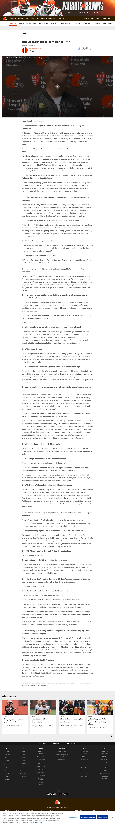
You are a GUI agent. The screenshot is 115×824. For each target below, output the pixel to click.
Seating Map (41, 769)
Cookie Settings (73, 817)
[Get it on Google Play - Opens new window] (63, 795)
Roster (7, 751)
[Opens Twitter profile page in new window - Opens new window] (33, 51)
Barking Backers (84, 770)
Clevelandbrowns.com (35, 48)
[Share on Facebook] (79, 49)
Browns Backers (84, 764)
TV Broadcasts (23, 770)
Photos (23, 757)
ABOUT (104, 748)
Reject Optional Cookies (88, 817)
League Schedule (62, 762)
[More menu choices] (63, 18)
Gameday (84, 756)
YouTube (23, 776)
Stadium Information (105, 773)
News (23, 751)
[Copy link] (90, 48)
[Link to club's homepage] (5, 18)
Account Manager (41, 759)
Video (23, 754)
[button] (57, 86)
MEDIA (23, 748)
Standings (7, 770)
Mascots (84, 762)
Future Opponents (62, 759)
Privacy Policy (38, 822)
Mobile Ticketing (41, 772)
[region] (57, 817)
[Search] (82, 18)
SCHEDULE (62, 748)
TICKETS (41, 748)
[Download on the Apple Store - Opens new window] (51, 794)
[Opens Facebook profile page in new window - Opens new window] (30, 51)
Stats (7, 767)
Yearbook (7, 779)
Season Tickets (40, 756)
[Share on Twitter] (83, 49)
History (7, 776)
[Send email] (86, 49)
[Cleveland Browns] (57, 802)
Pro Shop (104, 762)
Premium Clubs (41, 766)
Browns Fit (104, 756)
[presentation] (112, 736)
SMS (105, 767)
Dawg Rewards (84, 773)
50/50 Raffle (84, 776)
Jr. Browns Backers (84, 767)
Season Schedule (62, 751)
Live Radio (23, 763)
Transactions (7, 764)
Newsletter (104, 764)
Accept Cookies (102, 817)
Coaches (7, 754)
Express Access (41, 775)
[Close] (112, 817)
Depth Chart (8, 757)
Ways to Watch (23, 773)
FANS (84, 748)
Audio (23, 760)
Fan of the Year (84, 759)
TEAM (7, 748)
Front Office (7, 773)
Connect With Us (105, 770)
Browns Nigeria (104, 759)
